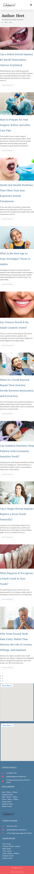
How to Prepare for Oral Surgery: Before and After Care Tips (15, 125)
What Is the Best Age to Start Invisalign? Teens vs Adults (15, 259)
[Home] (2, 22)
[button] (31, 4)
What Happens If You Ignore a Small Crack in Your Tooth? (16, 579)
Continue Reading (8, 85)
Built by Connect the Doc (17, 872)
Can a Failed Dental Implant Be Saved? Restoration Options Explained (16, 60)
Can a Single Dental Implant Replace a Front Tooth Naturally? (16, 514)
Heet (10, 22)
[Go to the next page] (2, 681)
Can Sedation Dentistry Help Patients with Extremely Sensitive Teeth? (17, 451)
